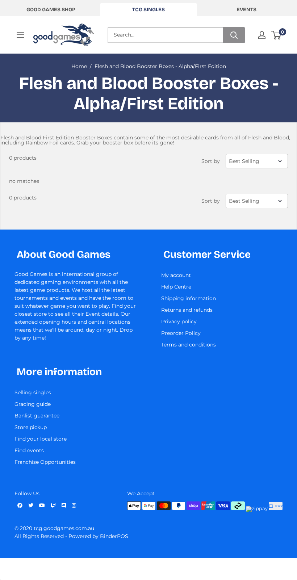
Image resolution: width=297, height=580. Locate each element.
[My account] (261, 35)
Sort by (210, 161)
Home (79, 66)
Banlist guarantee (36, 415)
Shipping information (188, 298)
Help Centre (176, 286)
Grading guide (32, 404)
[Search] (234, 35)
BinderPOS (114, 536)
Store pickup (30, 427)
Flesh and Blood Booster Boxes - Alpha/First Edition (160, 66)
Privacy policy (179, 321)
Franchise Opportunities (45, 462)
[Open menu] (20, 34)
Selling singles (32, 392)
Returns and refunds (187, 310)
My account (176, 275)
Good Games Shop (50, 10)
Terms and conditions (188, 344)
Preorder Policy (181, 333)
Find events (29, 450)
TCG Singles (148, 10)
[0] (276, 35)
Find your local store (40, 439)
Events (246, 10)
